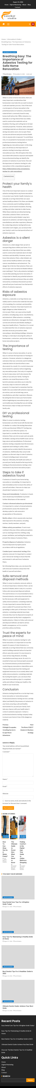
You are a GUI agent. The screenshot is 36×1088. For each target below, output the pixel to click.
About (24, 4)
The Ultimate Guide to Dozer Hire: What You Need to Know (14, 852)
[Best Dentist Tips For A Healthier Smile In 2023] (18, 957)
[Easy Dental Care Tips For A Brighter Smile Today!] (18, 887)
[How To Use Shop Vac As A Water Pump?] (5, 827)
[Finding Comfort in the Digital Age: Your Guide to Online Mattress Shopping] (22, 827)
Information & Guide (10, 52)
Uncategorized (8, 897)
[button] (8, 24)
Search (6, 1076)
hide (12, 176)
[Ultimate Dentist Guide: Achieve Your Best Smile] (18, 991)
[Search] (30, 24)
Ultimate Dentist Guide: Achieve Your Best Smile (17, 1044)
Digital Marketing (15, 4)
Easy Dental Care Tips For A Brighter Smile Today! (17, 1025)
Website (5, 793)
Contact (17, 7)
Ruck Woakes (8, 74)
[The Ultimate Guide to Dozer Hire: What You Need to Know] (13, 827)
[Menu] (8, 24)
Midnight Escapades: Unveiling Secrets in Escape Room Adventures (9, 730)
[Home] (4, 24)
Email (5, 786)
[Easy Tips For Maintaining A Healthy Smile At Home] (18, 922)
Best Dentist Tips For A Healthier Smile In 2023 (16, 1039)
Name (5, 779)
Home (6, 4)
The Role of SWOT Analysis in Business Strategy (26, 728)
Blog (29, 4)
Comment (6, 752)
